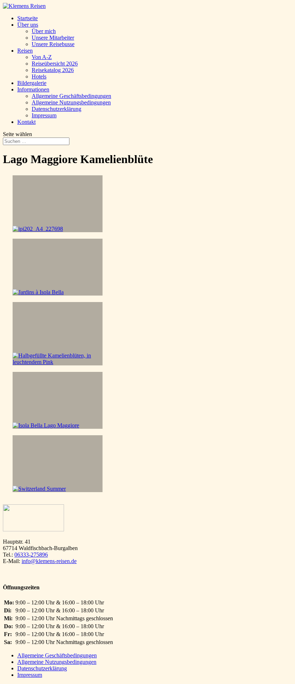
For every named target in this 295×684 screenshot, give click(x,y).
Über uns (27, 25)
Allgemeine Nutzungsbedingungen (71, 102)
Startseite (27, 18)
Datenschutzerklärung (56, 109)
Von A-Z (42, 57)
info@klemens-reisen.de (49, 561)
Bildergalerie (31, 83)
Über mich (44, 31)
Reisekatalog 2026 (53, 70)
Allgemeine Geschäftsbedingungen (71, 96)
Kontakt (26, 122)
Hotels (39, 76)
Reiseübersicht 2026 (55, 63)
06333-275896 (31, 555)
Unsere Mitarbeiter (53, 38)
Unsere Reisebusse (53, 44)
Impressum (44, 115)
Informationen (33, 89)
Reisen (25, 51)
